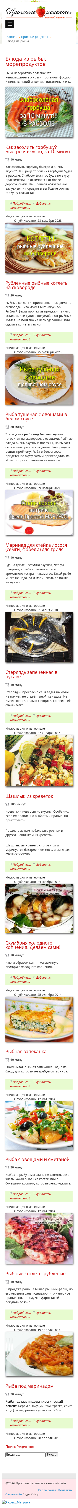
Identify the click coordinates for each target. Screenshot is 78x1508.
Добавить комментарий (30, 205)
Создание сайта (13, 1494)
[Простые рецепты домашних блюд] (39, 12)
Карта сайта (47, 1490)
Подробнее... (22, 203)
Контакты (65, 1490)
